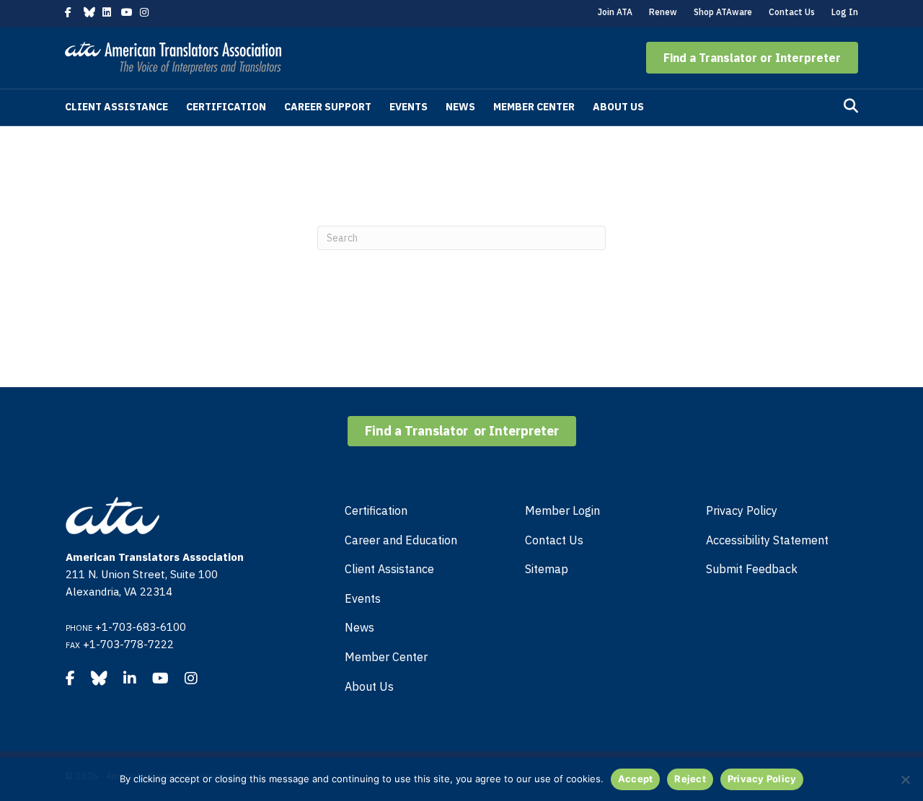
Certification (226, 106)
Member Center (534, 106)
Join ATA (615, 11)
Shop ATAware (723, 11)
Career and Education (401, 540)
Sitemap (546, 569)
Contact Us (792, 11)
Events (408, 106)
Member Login (562, 510)
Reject (690, 778)
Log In (844, 11)
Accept (635, 778)
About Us (618, 106)
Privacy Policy (741, 510)
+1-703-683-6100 (140, 627)
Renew (663, 11)
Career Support (327, 106)
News (460, 106)
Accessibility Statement (767, 540)
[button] (752, 58)
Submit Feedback (752, 569)
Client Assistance (116, 106)
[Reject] (905, 779)
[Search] (851, 106)
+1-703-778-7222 (128, 644)
